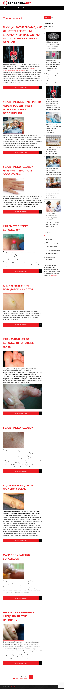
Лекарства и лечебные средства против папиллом (19, 616)
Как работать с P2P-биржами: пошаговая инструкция (53, 224)
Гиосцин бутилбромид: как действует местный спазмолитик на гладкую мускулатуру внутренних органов (22, 35)
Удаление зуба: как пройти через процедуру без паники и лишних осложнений (53, 171)
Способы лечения (51, 246)
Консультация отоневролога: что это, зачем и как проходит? (52, 216)
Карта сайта (16, 8)
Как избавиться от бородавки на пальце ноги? (18, 343)
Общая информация (52, 243)
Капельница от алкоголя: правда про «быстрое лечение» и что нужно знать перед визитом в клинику (53, 65)
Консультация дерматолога (32, 8)
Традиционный (53, 254)
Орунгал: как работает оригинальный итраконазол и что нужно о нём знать (53, 150)
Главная (7, 8)
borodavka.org (15, 687)
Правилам (53, 275)
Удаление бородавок (18, 427)
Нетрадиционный (54, 250)
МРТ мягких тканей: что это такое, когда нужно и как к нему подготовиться (53, 45)
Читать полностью (28, 87)
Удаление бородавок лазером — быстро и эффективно (18, 170)
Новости (49, 239)
